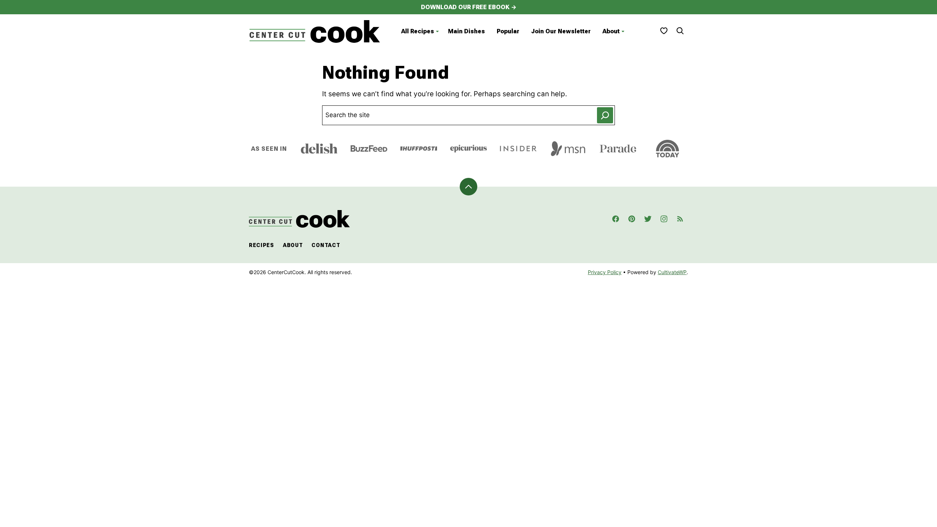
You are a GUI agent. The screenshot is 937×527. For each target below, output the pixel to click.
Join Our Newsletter (561, 31)
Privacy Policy (604, 272)
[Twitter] (648, 219)
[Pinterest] (632, 219)
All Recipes (417, 31)
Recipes (261, 245)
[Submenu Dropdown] (437, 31)
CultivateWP (672, 272)
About (611, 31)
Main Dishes (466, 31)
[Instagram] (664, 219)
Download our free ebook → (468, 7)
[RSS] (680, 219)
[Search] (680, 31)
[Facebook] (616, 219)
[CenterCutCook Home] (315, 31)
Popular (508, 31)
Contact (325, 245)
